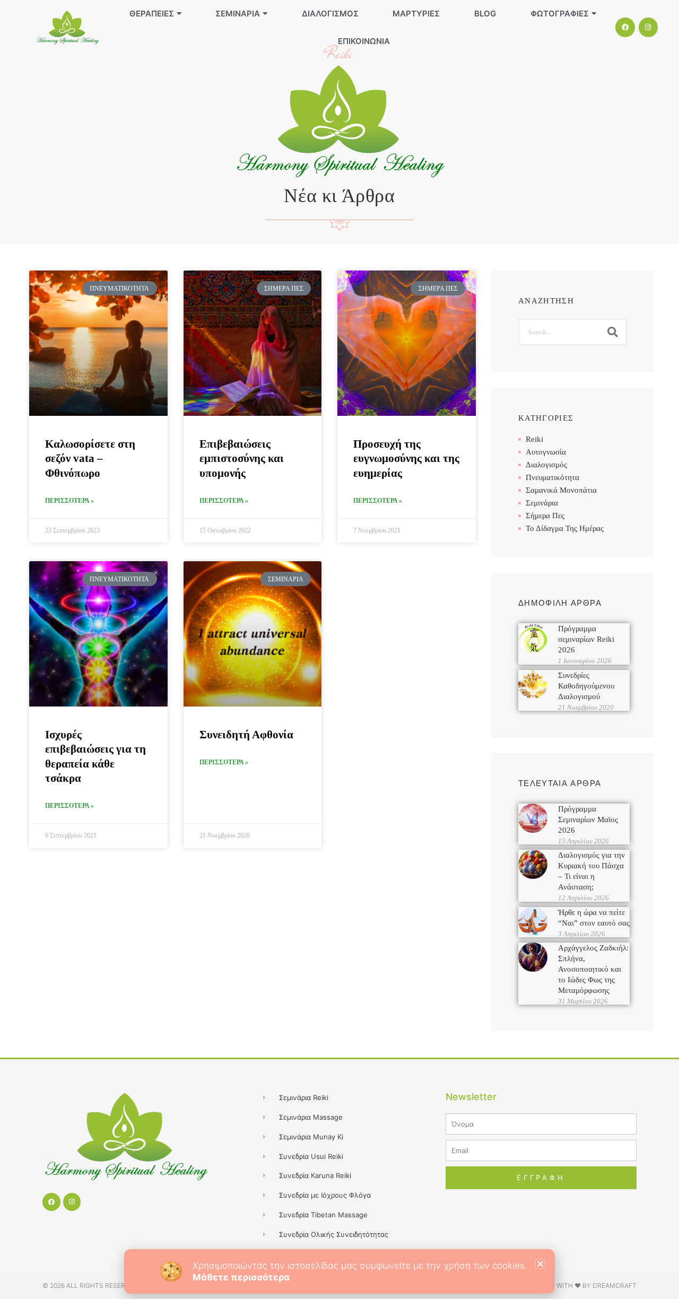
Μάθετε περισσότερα (241, 1277)
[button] (540, 1264)
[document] (339, 649)
